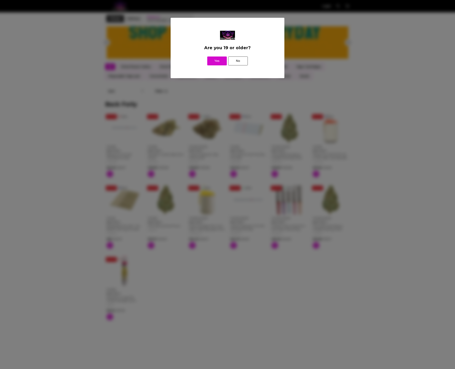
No (238, 61)
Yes (217, 61)
